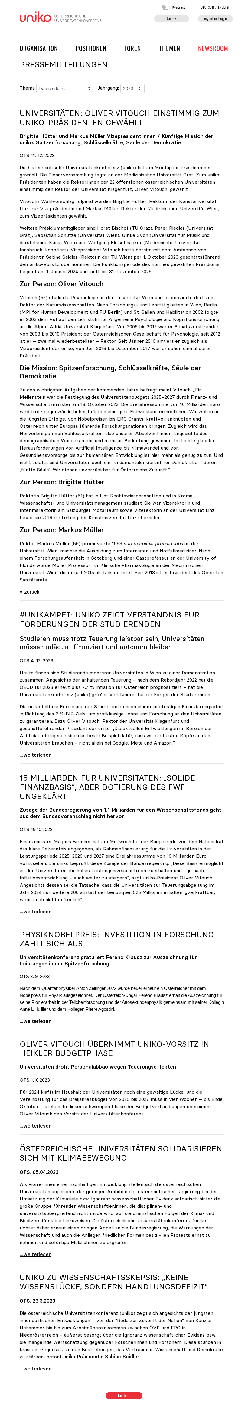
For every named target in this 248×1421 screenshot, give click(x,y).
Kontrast (178, 7)
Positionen (91, 48)
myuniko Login (215, 18)
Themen (169, 48)
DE (207, 7)
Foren (132, 48)
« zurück (30, 592)
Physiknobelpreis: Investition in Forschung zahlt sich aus (117, 939)
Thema (27, 88)
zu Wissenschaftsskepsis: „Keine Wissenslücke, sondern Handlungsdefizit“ (114, 1282)
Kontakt (124, 1395)
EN (224, 7)
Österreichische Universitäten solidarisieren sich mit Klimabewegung (121, 1153)
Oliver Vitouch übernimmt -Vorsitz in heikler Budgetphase (114, 1048)
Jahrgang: (108, 88)
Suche (171, 18)
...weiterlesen (35, 755)
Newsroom (213, 48)
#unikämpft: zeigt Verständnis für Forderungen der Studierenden (109, 619)
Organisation (39, 48)
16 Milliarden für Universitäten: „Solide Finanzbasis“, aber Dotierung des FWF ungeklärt (107, 787)
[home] (60, 16)
